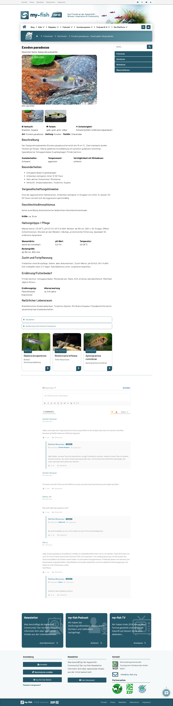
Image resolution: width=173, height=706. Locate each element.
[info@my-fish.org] (115, 674)
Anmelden (126, 388)
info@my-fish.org (129, 674)
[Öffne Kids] (43, 27)
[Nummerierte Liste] (58, 403)
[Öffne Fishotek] (72, 27)
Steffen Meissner (64, 447)
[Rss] (150, 2)
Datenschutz (50, 2)
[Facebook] (137, 2)
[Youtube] (146, 2)
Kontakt (24, 2)
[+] (77, 403)
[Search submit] (149, 47)
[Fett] (44, 403)
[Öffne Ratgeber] (58, 27)
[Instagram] (142, 2)
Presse (32, 2)
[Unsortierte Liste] (61, 403)
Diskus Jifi (62, 522)
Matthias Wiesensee (56, 444)
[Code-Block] (68, 403)
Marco (60, 582)
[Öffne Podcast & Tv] (109, 27)
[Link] (71, 403)
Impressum (61, 2)
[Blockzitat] (64, 403)
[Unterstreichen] (51, 403)
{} (74, 403)
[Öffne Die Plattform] (126, 27)
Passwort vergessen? (32, 685)
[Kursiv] (48, 403)
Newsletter (40, 2)
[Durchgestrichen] (54, 403)
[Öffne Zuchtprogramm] (92, 27)
